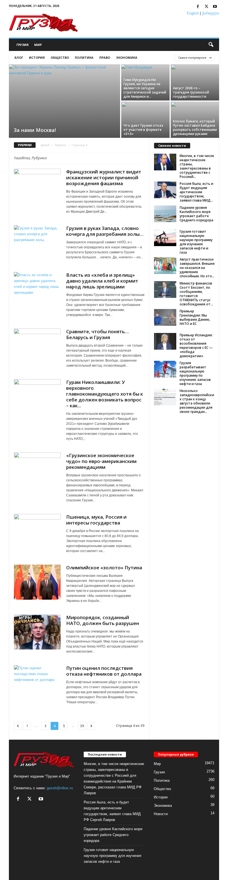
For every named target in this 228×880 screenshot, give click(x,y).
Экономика (126, 57)
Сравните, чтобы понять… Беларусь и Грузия (97, 334)
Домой (45, 145)
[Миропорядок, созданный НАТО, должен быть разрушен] (37, 631)
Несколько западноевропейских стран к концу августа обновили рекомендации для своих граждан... (197, 401)
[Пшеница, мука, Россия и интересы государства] (37, 531)
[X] (206, 7)
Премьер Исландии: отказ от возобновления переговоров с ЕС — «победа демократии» (196, 345)
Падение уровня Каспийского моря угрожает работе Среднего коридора (196, 213)
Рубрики (60, 145)
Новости (161, 814)
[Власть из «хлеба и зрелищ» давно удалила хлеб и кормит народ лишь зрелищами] (37, 289)
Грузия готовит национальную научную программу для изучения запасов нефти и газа (196, 242)
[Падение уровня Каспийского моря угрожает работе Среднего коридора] (165, 213)
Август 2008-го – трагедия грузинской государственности (191, 92)
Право (104, 57)
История (37, 57)
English (193, 13)
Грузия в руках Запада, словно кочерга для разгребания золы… (104, 231)
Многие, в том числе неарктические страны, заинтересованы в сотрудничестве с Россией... (197, 166)
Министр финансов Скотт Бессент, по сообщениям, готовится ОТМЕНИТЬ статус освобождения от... (196, 294)
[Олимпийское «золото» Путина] (37, 582)
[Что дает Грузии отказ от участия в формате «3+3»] (145, 120)
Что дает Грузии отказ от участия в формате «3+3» (143, 129)
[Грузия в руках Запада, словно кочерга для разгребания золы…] (37, 242)
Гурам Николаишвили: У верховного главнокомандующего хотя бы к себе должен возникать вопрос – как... (104, 394)
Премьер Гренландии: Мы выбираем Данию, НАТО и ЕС (195, 317)
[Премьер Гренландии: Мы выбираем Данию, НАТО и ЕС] (165, 317)
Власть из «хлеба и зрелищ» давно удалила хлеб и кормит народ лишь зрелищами (102, 281)
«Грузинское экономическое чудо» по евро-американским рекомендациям (101, 461)
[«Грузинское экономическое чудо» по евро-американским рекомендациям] (37, 469)
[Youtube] (215, 7)
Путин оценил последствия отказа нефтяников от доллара (104, 671)
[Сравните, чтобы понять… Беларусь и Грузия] (37, 346)
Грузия (22, 45)
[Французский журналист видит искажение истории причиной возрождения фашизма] (37, 186)
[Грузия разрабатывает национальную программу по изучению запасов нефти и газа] (165, 369)
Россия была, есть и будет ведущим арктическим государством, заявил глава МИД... (196, 192)
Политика (84, 57)
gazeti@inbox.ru (60, 788)
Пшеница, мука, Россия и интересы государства (96, 520)
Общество (60, 57)
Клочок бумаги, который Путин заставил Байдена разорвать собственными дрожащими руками (195, 127)
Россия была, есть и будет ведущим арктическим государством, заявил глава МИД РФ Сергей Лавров (112, 811)
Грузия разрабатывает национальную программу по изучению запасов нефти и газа (195, 373)
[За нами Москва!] (64, 101)
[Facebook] (197, 7)
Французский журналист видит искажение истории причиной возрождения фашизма (103, 177)
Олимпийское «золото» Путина (104, 567)
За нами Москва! (35, 130)
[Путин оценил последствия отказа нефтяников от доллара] (37, 682)
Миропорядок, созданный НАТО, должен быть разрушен (102, 620)
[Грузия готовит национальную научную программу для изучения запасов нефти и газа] (165, 237)
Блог (18, 57)
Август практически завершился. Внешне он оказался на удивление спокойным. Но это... (197, 267)
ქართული (210, 13)
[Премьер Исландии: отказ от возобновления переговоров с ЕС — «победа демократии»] (165, 341)
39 (82, 726)
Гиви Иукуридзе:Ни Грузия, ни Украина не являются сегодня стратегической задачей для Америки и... (144, 88)
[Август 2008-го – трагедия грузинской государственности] (195, 82)
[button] (211, 45)
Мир (38, 45)
